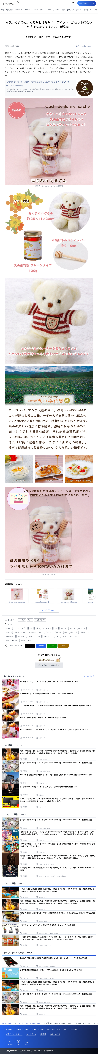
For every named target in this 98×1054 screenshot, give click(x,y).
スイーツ (72, 628)
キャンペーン (47, 628)
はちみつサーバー (20, 632)
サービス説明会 (38, 1030)
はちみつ (9, 632)
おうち (17, 628)
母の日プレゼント (11, 640)
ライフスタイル (40, 620)
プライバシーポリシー (14, 1034)
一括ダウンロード (50, 610)
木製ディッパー (49, 636)
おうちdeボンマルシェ (84, 46)
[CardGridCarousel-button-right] (93, 596)
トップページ (9, 1023)
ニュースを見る (87, 676)
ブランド (48, 632)
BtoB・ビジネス (54, 10)
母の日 (65, 636)
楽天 (58, 636)
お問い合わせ (55, 1034)
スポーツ (27, 10)
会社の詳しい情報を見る (49, 665)
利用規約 (74, 1030)
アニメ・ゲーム (39, 10)
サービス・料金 (22, 1030)
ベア (65, 632)
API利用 (43, 1034)
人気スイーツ (85, 632)
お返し (37, 628)
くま (56, 628)
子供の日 (30, 636)
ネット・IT (88, 10)
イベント (9, 628)
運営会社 (9, 1030)
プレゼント (57, 632)
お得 (31, 628)
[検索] (73, 3)
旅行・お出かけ (68, 10)
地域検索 (9, 10)
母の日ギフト (74, 636)
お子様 (24, 628)
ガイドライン (31, 1034)
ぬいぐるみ (81, 628)
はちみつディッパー (35, 632)
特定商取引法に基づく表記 (57, 1030)
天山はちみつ (10, 636)
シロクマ (63, 628)
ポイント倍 (74, 632)
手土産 (38, 636)
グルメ (78, 10)
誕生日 (30, 640)
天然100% (21, 636)
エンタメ (18, 10)
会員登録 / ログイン (86, 3)
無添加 (22, 640)
